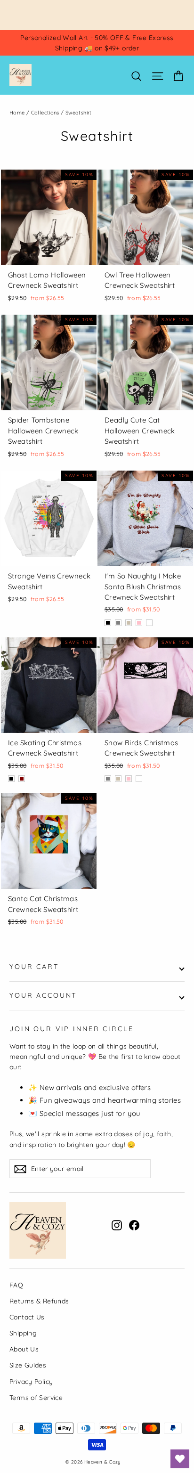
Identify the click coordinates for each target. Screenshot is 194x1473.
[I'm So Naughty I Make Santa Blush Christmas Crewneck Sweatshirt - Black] (108, 622)
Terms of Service (36, 1397)
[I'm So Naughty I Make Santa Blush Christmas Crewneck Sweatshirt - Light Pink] (139, 622)
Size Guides (27, 1365)
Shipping (23, 1333)
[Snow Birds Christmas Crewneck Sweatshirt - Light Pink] (128, 778)
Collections (45, 112)
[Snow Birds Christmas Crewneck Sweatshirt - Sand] (118, 778)
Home (17, 112)
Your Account (43, 995)
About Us (24, 1349)
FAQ (16, 1285)
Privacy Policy (31, 1381)
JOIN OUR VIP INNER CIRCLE (71, 1029)
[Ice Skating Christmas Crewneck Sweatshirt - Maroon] (21, 778)
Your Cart (34, 966)
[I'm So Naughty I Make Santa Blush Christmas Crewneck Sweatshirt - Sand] (128, 622)
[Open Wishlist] (179, 1458)
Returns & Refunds (39, 1301)
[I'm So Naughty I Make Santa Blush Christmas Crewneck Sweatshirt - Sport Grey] (118, 622)
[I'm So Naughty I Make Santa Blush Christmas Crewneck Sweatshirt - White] (149, 622)
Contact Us (27, 1317)
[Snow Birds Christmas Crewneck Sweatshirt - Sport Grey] (108, 778)
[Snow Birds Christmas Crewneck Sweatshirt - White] (139, 778)
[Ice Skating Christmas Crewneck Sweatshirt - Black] (11, 778)
